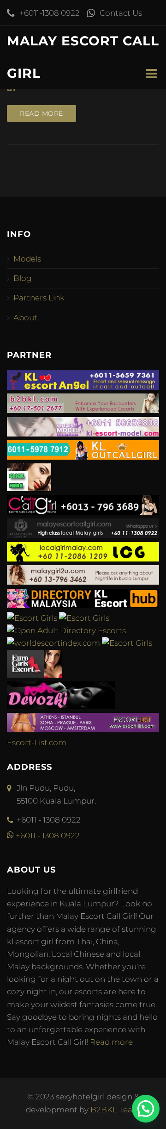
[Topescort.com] (127, 643)
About (25, 317)
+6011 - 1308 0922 (47, 835)
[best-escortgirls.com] (29, 488)
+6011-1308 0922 (49, 13)
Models (27, 258)
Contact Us (121, 13)
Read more (41, 113)
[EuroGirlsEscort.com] (34, 675)
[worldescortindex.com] (53, 643)
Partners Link (39, 297)
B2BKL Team (115, 1109)
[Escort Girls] (32, 618)
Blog (22, 278)
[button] (146, 1109)
